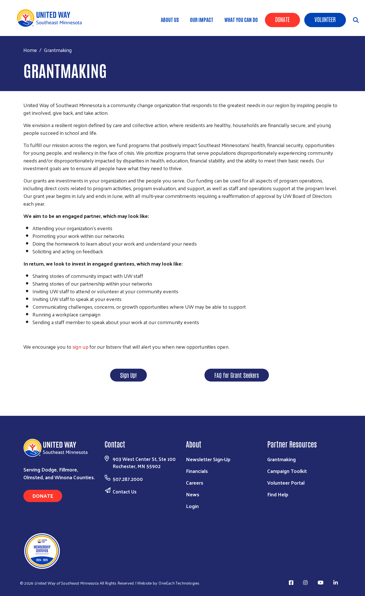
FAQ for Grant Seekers (236, 375)
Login (192, 505)
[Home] (51, 18)
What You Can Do (241, 19)
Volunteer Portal (286, 482)
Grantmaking (281, 459)
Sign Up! (128, 375)
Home (30, 50)
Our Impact (201, 19)
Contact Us (125, 491)
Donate (282, 19)
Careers (194, 482)
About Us (170, 19)
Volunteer (325, 19)
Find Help (277, 494)
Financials (197, 470)
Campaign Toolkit (287, 470)
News (192, 494)
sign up (80, 346)
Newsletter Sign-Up (208, 459)
